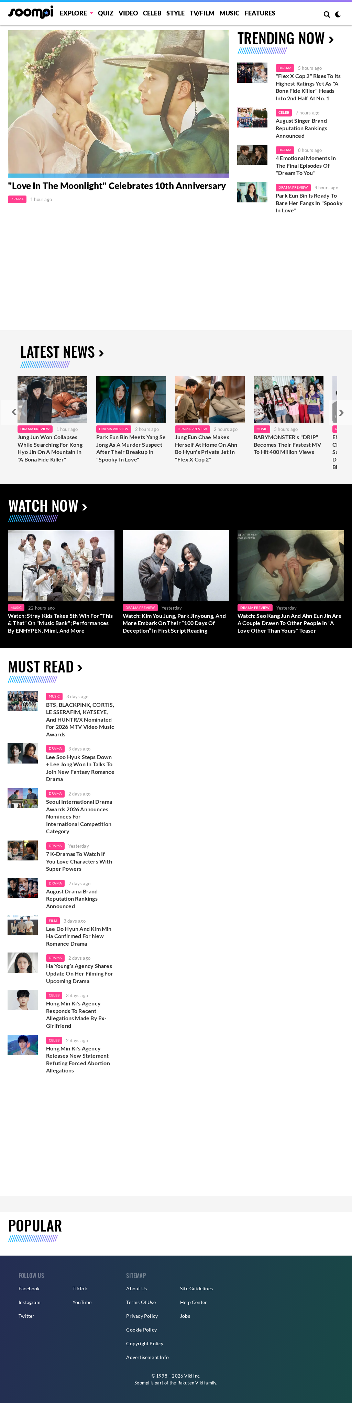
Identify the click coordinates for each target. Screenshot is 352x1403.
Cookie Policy (141, 1330)
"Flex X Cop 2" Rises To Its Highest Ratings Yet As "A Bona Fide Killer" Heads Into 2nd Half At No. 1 (308, 87)
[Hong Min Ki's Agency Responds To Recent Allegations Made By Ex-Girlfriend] (23, 1000)
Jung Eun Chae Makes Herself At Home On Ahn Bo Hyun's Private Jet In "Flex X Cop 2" (206, 448)
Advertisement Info (147, 1357)
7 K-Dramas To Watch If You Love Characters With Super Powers (79, 861)
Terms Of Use (140, 1302)
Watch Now (43, 505)
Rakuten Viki (190, 1382)
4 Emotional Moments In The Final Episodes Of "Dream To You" (306, 165)
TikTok (80, 1288)
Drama (17, 199)
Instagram (30, 1302)
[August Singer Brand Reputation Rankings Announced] (252, 117)
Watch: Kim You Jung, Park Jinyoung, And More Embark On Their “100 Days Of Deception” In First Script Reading (174, 623)
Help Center (193, 1302)
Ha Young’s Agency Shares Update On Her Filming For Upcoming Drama (79, 973)
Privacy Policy (142, 1316)
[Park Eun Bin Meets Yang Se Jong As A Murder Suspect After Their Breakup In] (131, 399)
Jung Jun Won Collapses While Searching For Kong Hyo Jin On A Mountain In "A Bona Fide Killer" (50, 448)
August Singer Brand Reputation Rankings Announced (301, 127)
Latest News (57, 351)
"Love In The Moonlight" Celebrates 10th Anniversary (117, 185)
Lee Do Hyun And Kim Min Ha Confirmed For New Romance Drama (79, 936)
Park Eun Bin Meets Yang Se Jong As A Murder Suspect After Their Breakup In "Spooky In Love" (131, 448)
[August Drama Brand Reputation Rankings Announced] (23, 888)
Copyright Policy (144, 1343)
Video (128, 13)
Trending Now (281, 37)
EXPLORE (73, 13)
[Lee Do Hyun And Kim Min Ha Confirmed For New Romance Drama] (23, 925)
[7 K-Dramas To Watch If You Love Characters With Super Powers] (23, 850)
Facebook (29, 1288)
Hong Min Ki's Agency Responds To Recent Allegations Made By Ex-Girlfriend (76, 1014)
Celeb (152, 13)
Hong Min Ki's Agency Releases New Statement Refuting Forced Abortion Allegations (78, 1059)
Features (260, 13)
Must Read (41, 666)
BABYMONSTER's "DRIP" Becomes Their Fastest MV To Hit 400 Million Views (287, 444)
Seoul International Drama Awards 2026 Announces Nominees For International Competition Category (79, 816)
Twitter (26, 1316)
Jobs (185, 1316)
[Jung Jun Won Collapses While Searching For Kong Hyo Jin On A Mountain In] (52, 399)
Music (230, 13)
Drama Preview (293, 187)
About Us (136, 1288)
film (53, 920)
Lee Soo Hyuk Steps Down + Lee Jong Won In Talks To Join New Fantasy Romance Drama (80, 768)
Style (175, 13)
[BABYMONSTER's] (288, 399)
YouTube (82, 1302)
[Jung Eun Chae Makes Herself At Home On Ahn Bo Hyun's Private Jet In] (210, 399)
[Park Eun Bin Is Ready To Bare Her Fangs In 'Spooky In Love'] (252, 192)
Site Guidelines (196, 1288)
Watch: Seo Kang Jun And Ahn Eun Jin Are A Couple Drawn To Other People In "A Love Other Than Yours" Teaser (290, 623)
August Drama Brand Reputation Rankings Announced (72, 898)
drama (55, 748)
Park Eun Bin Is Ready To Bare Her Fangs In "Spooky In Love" (309, 202)
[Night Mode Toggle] (337, 15)
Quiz (105, 13)
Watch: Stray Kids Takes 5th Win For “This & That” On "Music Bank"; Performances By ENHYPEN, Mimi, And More (60, 623)
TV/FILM (202, 13)
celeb (54, 995)
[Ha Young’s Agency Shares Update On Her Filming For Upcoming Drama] (23, 963)
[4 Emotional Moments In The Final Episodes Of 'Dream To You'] (252, 155)
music (54, 696)
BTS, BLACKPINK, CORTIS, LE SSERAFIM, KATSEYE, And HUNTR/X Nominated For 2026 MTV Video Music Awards (80, 719)
